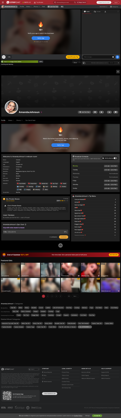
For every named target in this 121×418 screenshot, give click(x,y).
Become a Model (86, 372)
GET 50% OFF (113, 254)
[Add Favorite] (3, 57)
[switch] (115, 158)
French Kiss (33, 183)
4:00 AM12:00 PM (110, 166)
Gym (46, 186)
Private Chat (113, 15)
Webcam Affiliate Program (88, 378)
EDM (39, 186)
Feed (43, 6)
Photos (37, 6)
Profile (22, 6)
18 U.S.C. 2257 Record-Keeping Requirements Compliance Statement (102, 407)
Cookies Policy (66, 381)
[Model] (118, 71)
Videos (29, 6)
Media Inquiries (48, 381)
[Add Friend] (109, 112)
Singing (28, 189)
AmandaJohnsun (7, 304)
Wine (46, 189)
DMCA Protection (105, 378)
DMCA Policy (65, 378)
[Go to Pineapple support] (28, 407)
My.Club (18, 192)
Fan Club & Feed (30, 120)
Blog (45, 375)
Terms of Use (65, 375)
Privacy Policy (65, 372)
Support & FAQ (105, 372)
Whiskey (37, 189)
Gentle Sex (45, 183)
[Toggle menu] (3, 2)
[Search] (75, 2)
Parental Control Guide (67, 384)
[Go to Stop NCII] (36, 408)
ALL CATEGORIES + (85, 327)
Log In (116, 2)
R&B (20, 189)
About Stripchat (48, 372)
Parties (64, 186)
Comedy (21, 186)
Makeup (55, 186)
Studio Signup (85, 375)
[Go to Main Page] (13, 2)
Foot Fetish (22, 183)
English (32, 369)
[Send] (117, 57)
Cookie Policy (78, 415)
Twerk (64, 183)
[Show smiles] (113, 57)
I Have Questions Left (49, 393)
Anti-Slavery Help (66, 387)
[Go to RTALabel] (3, 408)
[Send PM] (115, 112)
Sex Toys (55, 183)
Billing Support (105, 375)
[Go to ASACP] (10, 408)
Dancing (31, 186)
